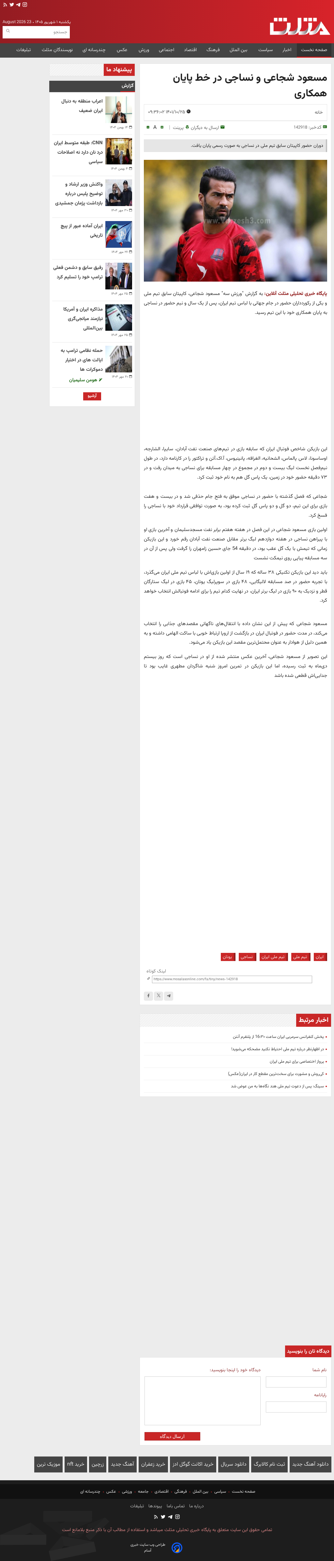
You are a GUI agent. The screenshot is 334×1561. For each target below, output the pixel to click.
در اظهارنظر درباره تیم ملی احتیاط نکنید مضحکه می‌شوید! (277, 1049)
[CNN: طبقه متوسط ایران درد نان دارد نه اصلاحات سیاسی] (118, 151)
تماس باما (175, 1506)
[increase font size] (162, 127)
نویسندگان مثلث (57, 50)
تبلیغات (24, 50)
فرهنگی (181, 1491)
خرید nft (75, 1464)
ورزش (144, 50)
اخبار (286, 50)
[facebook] (148, 996)
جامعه (143, 1491)
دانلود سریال (234, 1464)
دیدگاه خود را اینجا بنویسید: (235, 1370)
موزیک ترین (48, 1464)
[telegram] (17, 5)
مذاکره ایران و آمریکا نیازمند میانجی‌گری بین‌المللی (83, 319)
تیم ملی (300, 957)
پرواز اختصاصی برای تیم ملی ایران (297, 1061)
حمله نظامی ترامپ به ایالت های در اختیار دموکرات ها (82, 360)
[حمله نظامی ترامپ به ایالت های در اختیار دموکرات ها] (118, 359)
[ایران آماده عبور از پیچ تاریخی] (118, 234)
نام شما (319, 1370)
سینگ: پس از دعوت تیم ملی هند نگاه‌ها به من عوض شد (277, 1086)
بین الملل (239, 50)
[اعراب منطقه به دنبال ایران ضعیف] (118, 109)
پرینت (178, 128)
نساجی (247, 957)
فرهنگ (213, 50)
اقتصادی (162, 1491)
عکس (123, 50)
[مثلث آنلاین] (299, 26)
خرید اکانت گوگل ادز (193, 1464)
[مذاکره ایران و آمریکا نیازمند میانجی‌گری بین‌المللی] (118, 317)
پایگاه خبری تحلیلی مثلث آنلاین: (295, 294)
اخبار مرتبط (313, 1020)
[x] (158, 996)
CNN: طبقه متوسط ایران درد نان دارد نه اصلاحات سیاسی (78, 152)
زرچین (98, 1464)
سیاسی (220, 1491)
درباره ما (196, 1506)
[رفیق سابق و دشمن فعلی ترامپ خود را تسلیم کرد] (118, 276)
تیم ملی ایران (273, 957)
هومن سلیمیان (84, 380)
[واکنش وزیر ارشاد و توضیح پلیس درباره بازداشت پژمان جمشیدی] (118, 192)
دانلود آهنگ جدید (310, 1464)
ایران (320, 957)
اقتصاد (190, 50)
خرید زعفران (153, 1464)
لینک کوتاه (156, 971)
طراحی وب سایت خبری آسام (147, 1548)
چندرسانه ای (95, 50)
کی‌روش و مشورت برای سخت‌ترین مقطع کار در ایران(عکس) (276, 1074)
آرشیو (92, 396)
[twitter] (11, 5)
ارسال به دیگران (205, 128)
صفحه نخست (314, 50)
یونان (227, 957)
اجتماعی (166, 50)
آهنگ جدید (122, 1464)
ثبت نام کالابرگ (269, 1464)
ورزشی (127, 1491)
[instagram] (24, 5)
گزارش (128, 86)
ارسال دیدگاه (172, 1436)
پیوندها (154, 1506)
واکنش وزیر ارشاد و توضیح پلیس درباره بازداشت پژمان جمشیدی (79, 194)
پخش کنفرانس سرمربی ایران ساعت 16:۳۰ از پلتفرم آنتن (278, 1037)
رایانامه (320, 1395)
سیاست (265, 50)
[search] (8, 31)
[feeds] (5, 5)
